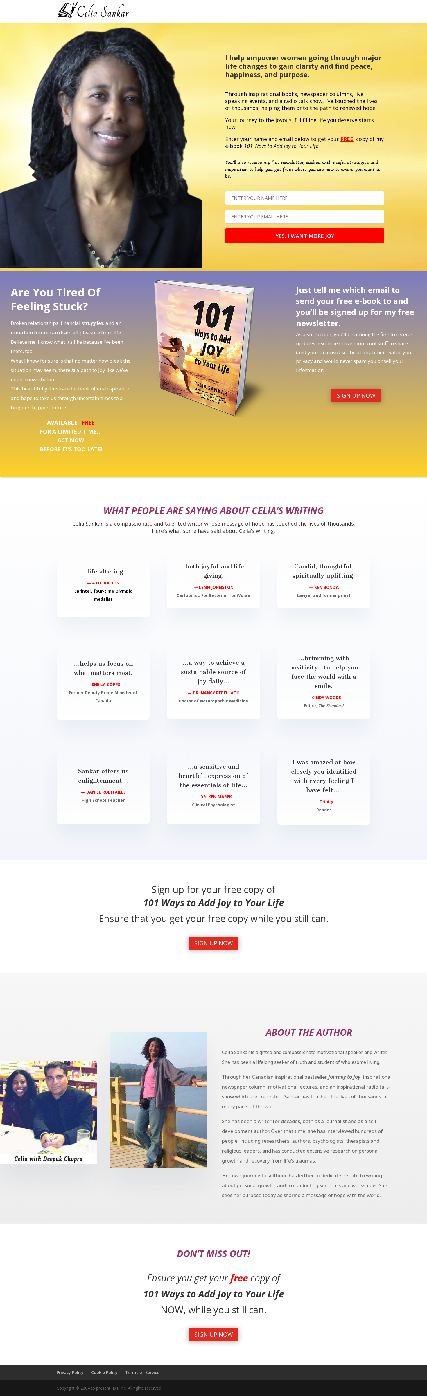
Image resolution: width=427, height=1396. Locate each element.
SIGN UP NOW (356, 395)
